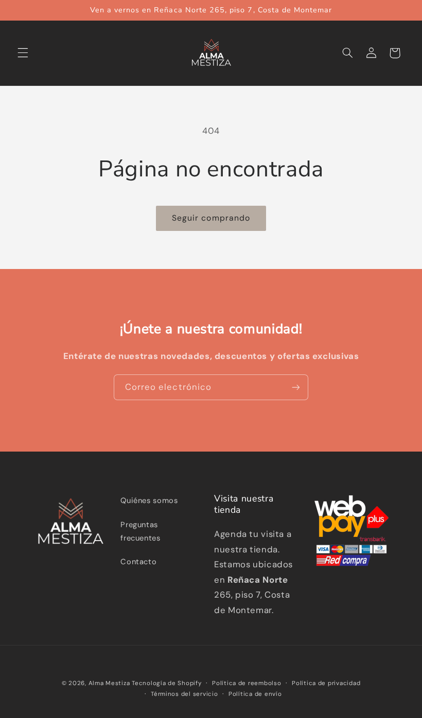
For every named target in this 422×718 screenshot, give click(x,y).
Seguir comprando (211, 217)
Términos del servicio (184, 694)
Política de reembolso (246, 683)
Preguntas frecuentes (140, 531)
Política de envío (255, 694)
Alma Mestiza (109, 683)
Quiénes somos (149, 500)
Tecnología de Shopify (166, 683)
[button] (22, 53)
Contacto (138, 562)
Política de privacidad (326, 683)
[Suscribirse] (296, 387)
